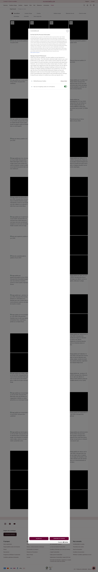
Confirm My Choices (59, 538)
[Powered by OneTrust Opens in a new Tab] (63, 542)
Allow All (39, 538)
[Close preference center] (67, 31)
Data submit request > (35, 52)
